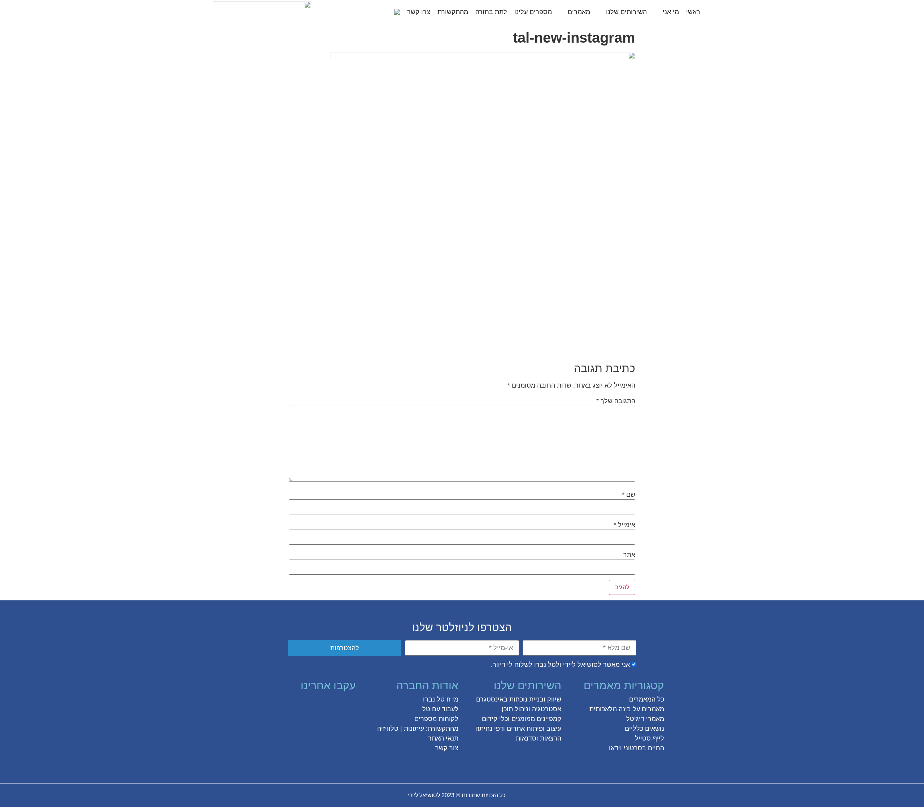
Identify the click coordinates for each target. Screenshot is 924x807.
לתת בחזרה (491, 12)
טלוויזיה (387, 728)
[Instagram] (323, 704)
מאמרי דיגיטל (645, 718)
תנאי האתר (443, 738)
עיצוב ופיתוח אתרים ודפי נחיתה (518, 728)
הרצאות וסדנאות (538, 738)
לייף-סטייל (649, 738)
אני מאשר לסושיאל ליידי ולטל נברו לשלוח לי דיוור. (560, 664)
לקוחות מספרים (436, 718)
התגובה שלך (615, 401)
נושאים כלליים (644, 728)
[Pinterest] (310, 704)
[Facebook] (349, 704)
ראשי (693, 12)
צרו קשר (418, 12)
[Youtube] (284, 704)
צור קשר (446, 748)
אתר (629, 555)
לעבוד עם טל (440, 709)
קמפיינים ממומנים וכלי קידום (521, 718)
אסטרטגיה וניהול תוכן (531, 709)
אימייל (624, 525)
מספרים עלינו (533, 12)
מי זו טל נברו (440, 699)
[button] (385, 12)
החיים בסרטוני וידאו (636, 748)
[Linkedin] (297, 704)
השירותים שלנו (626, 12)
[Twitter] (336, 704)
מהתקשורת (452, 12)
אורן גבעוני (346, 795)
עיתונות (414, 728)
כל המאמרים (646, 699)
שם (628, 494)
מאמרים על (647, 709)
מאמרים (579, 12)
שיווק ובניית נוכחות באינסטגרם (518, 699)
